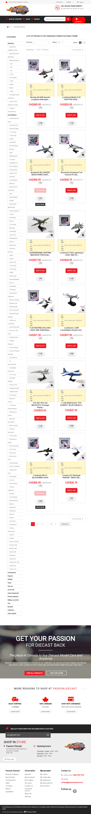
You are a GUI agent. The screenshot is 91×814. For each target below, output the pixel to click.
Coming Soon (13, 125)
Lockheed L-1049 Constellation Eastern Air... (71, 329)
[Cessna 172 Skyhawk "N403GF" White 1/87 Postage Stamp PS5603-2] (71, 447)
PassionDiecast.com (8, 807)
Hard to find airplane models (13, 103)
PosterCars (12, 524)
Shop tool (12, 453)
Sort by (29, 42)
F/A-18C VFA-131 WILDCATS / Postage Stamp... (40, 405)
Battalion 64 (13, 303)
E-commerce (6, 812)
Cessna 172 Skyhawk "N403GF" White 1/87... (71, 476)
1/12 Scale (12, 132)
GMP (10, 152)
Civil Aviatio (13, 77)
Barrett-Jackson (14, 300)
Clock (9, 583)
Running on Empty (12, 440)
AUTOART (12, 142)
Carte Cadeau (12, 613)
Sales (28, 19)
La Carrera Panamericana (12, 406)
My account (45, 770)
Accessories (12, 572)
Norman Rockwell (11, 430)
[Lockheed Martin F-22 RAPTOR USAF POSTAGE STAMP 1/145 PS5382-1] (71, 69)
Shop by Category (15, 19)
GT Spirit (12, 159)
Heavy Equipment (13, 593)
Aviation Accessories (12, 109)
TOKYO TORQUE (14, 466)
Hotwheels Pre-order (13, 120)
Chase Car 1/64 (14, 562)
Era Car (11, 283)
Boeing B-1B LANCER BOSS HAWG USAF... (40, 174)
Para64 (11, 518)
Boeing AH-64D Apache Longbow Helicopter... (40, 98)
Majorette (12, 507)
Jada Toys (12, 235)
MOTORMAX (13, 197)
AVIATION (11, 43)
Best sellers (29, 780)
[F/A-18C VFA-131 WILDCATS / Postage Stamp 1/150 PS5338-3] (40, 374)
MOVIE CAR (13, 548)
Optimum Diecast (11, 250)
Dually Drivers (13, 337)
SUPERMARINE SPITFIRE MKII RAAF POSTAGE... (40, 254)
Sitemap (28, 796)
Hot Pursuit (12, 395)
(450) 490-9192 (67, 8)
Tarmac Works (14, 541)
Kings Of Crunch (11, 400)
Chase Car (12, 559)
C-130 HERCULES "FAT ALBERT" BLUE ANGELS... (71, 404)
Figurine (10, 576)
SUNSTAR (12, 218)
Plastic (11, 84)
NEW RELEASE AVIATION (13, 55)
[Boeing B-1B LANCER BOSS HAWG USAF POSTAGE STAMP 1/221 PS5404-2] (40, 144)
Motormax (12, 245)
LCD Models (13, 180)
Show (54, 42)
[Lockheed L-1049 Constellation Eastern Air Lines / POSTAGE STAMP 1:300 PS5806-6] (71, 299)
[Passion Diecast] (18, 10)
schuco (11, 535)
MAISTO (12, 183)
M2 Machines (13, 500)
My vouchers (45, 786)
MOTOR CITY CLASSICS (12, 188)
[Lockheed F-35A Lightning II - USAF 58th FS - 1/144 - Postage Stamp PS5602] (71, 224)
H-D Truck (12, 374)
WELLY (11, 221)
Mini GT (11, 514)
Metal (11, 88)
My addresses (45, 780)
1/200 (11, 81)
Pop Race (12, 521)
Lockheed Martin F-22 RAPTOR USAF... (71, 98)
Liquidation (9, 792)
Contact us (59, 2)
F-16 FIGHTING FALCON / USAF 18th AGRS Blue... (40, 329)
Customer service (28, 790)
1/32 (10, 67)
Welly (11, 255)
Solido (11, 214)
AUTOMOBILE (12, 115)
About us (28, 794)
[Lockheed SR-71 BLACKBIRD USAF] (40, 447)
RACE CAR (12, 552)
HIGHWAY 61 (13, 163)
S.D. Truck (12, 449)
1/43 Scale (12, 265)
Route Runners (14, 446)
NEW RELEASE (14, 128)
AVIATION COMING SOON (12, 48)
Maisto (11, 242)
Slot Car (10, 586)
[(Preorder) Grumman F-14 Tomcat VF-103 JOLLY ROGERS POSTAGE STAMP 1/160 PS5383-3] (71, 144)
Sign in (81, 2)
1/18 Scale (12, 135)
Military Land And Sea (13, 601)
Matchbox (12, 511)
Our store (28, 783)
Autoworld (12, 276)
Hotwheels (12, 476)
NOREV (11, 200)
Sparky (11, 538)
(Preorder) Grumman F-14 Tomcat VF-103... (71, 174)
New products (30, 777)
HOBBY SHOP (13, 391)
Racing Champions (11, 529)
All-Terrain (12, 289)
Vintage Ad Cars (12, 471)
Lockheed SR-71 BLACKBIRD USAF (40, 476)
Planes (8, 789)
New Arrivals (10, 777)
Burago (11, 149)
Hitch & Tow (13, 385)
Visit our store (79, 8)
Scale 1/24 (12, 569)
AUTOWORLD (13, 146)
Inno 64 (11, 480)
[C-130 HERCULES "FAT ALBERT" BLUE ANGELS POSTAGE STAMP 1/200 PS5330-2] (71, 374)
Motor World (13, 425)
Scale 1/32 (12, 262)
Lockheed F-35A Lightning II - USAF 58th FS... (71, 254)
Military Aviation (14, 60)
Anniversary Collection (12, 294)
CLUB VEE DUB (14, 327)
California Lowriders (12, 322)
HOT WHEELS (13, 166)
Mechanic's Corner (12, 413)
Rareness (12, 555)
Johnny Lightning (11, 488)
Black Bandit (13, 307)
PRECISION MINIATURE (12, 205)
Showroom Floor (12, 457)
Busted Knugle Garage (13, 315)
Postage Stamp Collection (13, 96)
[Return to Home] (8, 27)
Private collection (13, 596)
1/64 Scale (12, 269)
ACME (11, 139)
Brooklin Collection (11, 608)
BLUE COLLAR (14, 310)
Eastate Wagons (11, 342)
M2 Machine (13, 238)
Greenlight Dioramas (12, 369)
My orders (44, 774)
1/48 (10, 64)
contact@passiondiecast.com (72, 782)
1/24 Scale (12, 224)
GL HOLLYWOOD (12, 362)
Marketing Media (30, 812)
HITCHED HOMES (11, 379)
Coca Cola (11, 590)
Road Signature (14, 211)
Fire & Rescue (13, 347)
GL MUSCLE (13, 357)
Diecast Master (14, 279)
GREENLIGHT (13, 156)
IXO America (13, 170)
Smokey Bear (13, 463)
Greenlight (12, 231)
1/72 (10, 71)
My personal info (46, 783)
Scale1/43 (12, 565)
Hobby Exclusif (14, 388)
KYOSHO (12, 177)
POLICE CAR (13, 545)
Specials (28, 774)
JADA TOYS (13, 173)
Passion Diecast (74, 751)
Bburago (12, 228)
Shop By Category (12, 774)
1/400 (11, 91)
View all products (35, 673)
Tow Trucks (13, 436)
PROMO (10, 579)
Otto (10, 194)
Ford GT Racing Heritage (13, 352)
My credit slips (45, 777)
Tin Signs (9, 786)
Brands (37, 19)
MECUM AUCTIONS (11, 420)
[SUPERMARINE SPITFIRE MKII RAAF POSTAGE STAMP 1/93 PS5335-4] (40, 224)
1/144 (11, 74)
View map (10, 759)
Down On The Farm (13, 332)
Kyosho (11, 493)
